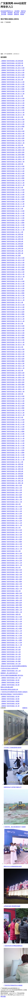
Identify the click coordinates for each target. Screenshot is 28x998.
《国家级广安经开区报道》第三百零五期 (12, 60)
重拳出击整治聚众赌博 (7, 687)
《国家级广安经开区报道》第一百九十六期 (12, 265)
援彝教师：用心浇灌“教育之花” (9, 673)
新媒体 (22, 14)
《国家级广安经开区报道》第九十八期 (11, 487)
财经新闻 (10, 12)
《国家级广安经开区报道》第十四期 (11, 661)
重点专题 (16, 12)
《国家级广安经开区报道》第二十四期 (11, 640)
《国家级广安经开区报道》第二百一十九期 (12, 211)
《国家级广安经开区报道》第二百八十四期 (12, 89)
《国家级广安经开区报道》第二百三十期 (12, 187)
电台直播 (3, 14)
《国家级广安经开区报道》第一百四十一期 (12, 391)
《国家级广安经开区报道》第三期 (10, 703)
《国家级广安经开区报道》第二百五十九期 (12, 131)
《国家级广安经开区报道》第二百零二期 (12, 250)
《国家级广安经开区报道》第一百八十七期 (12, 286)
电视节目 (23, 11)
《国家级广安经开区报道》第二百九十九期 (12, 67)
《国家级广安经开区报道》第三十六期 (11, 623)
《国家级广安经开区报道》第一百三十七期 (12, 401)
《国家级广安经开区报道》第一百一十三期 (12, 455)
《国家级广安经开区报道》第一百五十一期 (12, 368)
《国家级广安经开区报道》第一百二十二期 (12, 436)
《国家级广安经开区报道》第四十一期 (11, 612)
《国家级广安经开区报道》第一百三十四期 (12, 408)
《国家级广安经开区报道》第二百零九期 (12, 234)
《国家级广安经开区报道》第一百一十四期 (12, 452)
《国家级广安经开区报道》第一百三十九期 (12, 396)
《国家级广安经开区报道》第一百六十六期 (12, 333)
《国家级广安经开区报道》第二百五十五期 (12, 138)
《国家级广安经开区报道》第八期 (10, 684)
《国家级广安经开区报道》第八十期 (11, 527)
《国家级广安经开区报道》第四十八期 (11, 595)
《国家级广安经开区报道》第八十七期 (11, 511)
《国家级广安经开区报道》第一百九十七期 (12, 262)
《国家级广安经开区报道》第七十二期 (11, 546)
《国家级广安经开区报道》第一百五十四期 (12, 361)
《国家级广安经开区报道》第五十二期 (11, 586)
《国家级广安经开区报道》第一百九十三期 (12, 272)
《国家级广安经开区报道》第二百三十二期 (12, 182)
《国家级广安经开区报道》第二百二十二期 (12, 204)
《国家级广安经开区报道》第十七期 (11, 654)
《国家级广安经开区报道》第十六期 (11, 656)
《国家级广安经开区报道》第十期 (10, 680)
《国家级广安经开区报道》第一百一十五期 (12, 450)
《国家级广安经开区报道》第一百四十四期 (12, 384)
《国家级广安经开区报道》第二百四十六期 (12, 150)
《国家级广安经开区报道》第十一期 (11, 677)
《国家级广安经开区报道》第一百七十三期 (12, 316)
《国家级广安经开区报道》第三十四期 (11, 628)
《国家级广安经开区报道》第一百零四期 (12, 476)
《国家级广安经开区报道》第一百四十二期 (12, 389)
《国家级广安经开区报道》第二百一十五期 (12, 220)
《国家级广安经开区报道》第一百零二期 (12, 480)
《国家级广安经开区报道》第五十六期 (11, 577)
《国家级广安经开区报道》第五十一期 (11, 588)
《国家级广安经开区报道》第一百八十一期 (12, 300)
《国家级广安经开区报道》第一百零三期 (12, 478)
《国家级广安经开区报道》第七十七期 (11, 534)
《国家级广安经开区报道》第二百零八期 (12, 236)
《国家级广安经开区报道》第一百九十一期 (12, 276)
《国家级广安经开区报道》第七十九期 (11, 530)
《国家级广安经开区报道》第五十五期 (11, 579)
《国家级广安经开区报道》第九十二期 (11, 499)
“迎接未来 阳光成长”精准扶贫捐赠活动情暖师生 (14, 666)
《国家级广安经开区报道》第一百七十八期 (12, 304)
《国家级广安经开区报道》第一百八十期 (12, 302)
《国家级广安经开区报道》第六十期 (11, 567)
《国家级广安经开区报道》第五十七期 (11, 574)
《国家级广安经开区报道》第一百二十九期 (12, 419)
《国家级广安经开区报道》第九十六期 (11, 492)
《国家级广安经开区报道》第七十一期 (11, 548)
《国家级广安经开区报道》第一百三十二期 (12, 412)
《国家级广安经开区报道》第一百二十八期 (12, 422)
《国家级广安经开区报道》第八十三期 (11, 520)
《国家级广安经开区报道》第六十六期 (11, 555)
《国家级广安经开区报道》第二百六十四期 (12, 126)
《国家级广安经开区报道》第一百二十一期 (12, 438)
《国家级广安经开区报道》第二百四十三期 (12, 157)
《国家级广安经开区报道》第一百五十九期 (12, 349)
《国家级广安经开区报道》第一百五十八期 (12, 351)
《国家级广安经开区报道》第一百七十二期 (12, 319)
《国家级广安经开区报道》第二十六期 (11, 635)
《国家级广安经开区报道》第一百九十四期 (12, 269)
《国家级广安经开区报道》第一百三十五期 (12, 405)
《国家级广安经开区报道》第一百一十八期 (12, 443)
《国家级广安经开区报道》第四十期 (11, 614)
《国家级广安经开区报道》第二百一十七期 (12, 215)
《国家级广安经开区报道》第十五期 (11, 659)
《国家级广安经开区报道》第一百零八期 (12, 466)
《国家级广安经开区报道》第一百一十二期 (12, 457)
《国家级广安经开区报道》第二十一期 (11, 645)
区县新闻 (3, 12)
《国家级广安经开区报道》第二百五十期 (12, 145)
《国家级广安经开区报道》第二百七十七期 (12, 103)
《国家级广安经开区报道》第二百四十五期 (12, 152)
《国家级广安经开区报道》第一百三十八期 (12, 398)
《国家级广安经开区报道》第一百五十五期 (12, 358)
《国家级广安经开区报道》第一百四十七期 (12, 377)
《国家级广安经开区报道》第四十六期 (11, 600)
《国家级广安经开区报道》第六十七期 (11, 553)
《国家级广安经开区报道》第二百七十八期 (12, 100)
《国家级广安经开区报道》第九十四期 (11, 497)
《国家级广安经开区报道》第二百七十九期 (12, 98)
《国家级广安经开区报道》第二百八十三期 (12, 91)
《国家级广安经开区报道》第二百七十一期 (12, 114)
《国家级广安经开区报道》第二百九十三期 (12, 77)
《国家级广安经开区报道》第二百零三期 (12, 248)
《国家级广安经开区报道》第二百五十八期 (12, 133)
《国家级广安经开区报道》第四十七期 (11, 598)
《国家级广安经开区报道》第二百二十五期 (12, 197)
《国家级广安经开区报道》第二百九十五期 (12, 75)
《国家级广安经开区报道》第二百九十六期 (12, 72)
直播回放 (16, 14)
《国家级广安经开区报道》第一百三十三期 (12, 410)
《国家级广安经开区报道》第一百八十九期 (12, 281)
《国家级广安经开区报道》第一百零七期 (12, 469)
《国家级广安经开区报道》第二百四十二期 (12, 159)
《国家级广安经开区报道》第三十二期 (11, 631)
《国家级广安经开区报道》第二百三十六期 (12, 173)
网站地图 (3, 996)
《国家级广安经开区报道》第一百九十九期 (12, 258)
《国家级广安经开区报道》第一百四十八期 (12, 375)
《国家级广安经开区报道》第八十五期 (11, 516)
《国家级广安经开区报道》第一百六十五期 (12, 335)
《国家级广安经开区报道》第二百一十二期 (12, 227)
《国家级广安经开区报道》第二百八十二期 (12, 93)
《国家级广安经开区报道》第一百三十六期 (12, 403)
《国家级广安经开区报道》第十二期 (11, 670)
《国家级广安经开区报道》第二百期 (11, 255)
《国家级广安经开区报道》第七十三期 (11, 544)
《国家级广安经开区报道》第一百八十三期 (12, 295)
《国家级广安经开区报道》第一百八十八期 (12, 283)
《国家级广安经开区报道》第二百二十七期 (12, 192)
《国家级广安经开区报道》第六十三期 (11, 560)
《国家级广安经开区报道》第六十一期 (11, 565)
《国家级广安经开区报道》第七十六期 (11, 537)
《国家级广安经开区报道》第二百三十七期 (12, 171)
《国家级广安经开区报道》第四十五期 (11, 602)
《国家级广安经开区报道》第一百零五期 (12, 473)
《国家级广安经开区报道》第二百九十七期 (12, 70)
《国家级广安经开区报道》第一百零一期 (12, 483)
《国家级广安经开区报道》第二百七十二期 (12, 112)
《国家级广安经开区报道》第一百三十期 (12, 417)
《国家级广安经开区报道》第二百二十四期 (12, 199)
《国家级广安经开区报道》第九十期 (11, 504)
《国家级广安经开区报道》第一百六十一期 (12, 344)
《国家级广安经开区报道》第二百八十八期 (12, 82)
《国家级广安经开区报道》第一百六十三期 (12, 340)
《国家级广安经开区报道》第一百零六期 (12, 471)
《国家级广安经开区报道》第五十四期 (11, 581)
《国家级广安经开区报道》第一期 (10, 706)
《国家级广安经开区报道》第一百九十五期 (12, 267)
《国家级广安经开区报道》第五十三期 (11, 584)
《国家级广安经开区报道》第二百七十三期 (12, 110)
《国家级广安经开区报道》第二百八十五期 (12, 86)
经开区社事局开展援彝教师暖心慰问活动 (12, 675)
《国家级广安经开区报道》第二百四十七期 (12, 147)
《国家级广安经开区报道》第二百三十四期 (12, 178)
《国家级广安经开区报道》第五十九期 (11, 570)
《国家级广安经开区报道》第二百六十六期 (12, 124)
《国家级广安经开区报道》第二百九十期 (12, 79)
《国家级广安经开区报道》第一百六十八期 (12, 328)
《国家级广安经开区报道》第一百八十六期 (12, 288)
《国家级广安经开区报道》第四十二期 (11, 609)
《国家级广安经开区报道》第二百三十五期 (12, 175)
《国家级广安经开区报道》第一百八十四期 (12, 293)
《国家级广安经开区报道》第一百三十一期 (12, 415)
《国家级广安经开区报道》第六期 (10, 699)
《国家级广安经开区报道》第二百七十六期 (12, 105)
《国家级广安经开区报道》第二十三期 (11, 642)
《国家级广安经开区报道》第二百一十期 (12, 232)
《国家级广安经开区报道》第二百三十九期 (12, 166)
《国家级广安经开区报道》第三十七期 (11, 621)
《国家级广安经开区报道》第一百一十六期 (12, 448)
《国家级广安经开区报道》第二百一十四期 (12, 222)
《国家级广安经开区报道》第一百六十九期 (12, 326)
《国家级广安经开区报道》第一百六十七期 (12, 330)
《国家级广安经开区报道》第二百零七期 (12, 239)
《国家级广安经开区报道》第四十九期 (11, 593)
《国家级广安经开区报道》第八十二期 (11, 523)
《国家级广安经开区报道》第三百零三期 (12, 63)
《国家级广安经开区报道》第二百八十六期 (12, 84)
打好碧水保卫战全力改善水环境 (9, 668)
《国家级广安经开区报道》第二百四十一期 (12, 161)
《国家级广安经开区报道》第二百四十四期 (12, 154)
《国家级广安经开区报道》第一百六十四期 (12, 337)
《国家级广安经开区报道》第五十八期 (11, 572)
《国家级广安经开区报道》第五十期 (11, 591)
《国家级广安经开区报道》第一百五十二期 (12, 365)
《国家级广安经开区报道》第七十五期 (11, 539)
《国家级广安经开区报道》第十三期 (11, 663)
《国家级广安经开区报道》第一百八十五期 (12, 290)
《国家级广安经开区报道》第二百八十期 (12, 96)
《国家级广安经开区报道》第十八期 (11, 652)
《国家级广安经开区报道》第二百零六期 (12, 241)
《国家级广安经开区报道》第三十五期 (11, 626)
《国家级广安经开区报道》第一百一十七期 (12, 445)
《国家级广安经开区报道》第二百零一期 (12, 253)
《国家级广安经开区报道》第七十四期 (11, 541)
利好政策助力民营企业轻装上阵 (9, 689)
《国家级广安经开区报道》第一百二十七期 (12, 424)
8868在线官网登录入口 (7, 11)
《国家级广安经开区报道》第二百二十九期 (12, 189)
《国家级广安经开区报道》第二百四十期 (12, 164)
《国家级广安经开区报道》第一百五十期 (12, 370)
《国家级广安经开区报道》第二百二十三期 (12, 201)
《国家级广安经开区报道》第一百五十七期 (12, 354)
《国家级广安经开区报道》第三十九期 (11, 616)
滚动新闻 (16, 11)
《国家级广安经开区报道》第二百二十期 (12, 208)
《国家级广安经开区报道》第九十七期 (11, 490)
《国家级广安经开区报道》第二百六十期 (12, 128)
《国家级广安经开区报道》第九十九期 (11, 485)
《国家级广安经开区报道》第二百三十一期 (12, 185)
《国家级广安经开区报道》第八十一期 (11, 525)
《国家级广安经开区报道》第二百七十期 (12, 117)
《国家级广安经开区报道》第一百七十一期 (12, 321)
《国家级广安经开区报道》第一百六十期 (12, 347)
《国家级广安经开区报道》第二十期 (11, 647)
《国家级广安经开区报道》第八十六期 (11, 513)
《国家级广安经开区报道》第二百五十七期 (12, 136)
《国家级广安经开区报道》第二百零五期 (12, 243)
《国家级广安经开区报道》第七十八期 (11, 532)
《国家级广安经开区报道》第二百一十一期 (12, 229)
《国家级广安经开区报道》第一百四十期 (12, 394)
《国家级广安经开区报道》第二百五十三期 (12, 140)
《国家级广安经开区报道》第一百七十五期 (12, 311)
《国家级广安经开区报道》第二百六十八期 (12, 121)
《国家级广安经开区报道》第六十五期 (11, 558)
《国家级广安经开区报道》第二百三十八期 (12, 168)
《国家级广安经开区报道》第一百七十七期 (12, 307)
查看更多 (24, 708)
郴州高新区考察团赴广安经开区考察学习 (12, 694)
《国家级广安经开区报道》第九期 (10, 682)
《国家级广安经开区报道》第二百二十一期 (12, 206)
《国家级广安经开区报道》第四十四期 (11, 605)
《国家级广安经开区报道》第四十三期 (11, 607)
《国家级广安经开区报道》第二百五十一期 (12, 143)
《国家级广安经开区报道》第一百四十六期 (12, 379)
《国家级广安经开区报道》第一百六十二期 (12, 342)
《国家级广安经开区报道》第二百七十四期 (12, 107)
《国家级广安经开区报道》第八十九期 (11, 506)
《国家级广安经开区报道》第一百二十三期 (12, 433)
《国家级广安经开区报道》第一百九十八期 (12, 260)
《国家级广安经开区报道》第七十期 (11, 551)
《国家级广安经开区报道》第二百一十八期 (12, 213)
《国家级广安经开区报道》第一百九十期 (12, 279)
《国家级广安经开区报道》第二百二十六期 (12, 194)
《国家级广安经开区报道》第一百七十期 (12, 323)
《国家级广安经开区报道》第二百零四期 (12, 246)
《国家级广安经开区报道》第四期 (10, 701)
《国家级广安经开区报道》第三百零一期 (12, 65)
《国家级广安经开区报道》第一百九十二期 (12, 274)
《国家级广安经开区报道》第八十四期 (11, 518)
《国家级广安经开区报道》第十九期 (11, 649)
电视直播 (10, 14)
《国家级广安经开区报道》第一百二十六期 (12, 426)
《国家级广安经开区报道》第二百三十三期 (12, 180)
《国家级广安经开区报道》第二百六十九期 (12, 119)
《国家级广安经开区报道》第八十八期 (11, 509)
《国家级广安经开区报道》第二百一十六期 (12, 218)
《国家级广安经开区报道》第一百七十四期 (12, 314)
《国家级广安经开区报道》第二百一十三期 (12, 225)
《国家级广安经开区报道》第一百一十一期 (12, 459)
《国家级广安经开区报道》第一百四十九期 (12, 372)
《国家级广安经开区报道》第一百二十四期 (12, 431)
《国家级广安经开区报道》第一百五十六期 (12, 356)
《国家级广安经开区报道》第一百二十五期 (12, 429)
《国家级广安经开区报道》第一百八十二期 (12, 297)
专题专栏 (22, 12)
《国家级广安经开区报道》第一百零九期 (12, 464)
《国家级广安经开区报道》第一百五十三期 (12, 363)
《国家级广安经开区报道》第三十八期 (11, 619)
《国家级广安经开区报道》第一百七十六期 (12, 309)
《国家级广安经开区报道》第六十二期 (11, 562)
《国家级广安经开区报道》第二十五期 (11, 638)
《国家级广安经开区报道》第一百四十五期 (12, 382)
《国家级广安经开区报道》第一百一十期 (12, 462)
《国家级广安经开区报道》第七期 (10, 696)
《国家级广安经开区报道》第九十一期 (11, 501)
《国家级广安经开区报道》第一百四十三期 (12, 387)
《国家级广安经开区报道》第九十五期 (11, 494)
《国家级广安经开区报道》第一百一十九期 (12, 440)
